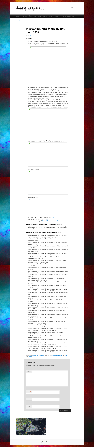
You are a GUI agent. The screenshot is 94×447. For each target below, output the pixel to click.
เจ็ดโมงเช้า (48, 221)
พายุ (35, 16)
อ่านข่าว (53, 217)
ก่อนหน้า (18, 21)
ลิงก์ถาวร (30, 356)
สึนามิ (39, 16)
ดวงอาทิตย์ (24, 16)
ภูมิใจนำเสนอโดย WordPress (47, 442)
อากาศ (50, 16)
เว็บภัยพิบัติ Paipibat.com (28, 7)
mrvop (66, 355)
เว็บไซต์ (28, 406)
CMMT (42, 227)
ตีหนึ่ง (43, 221)
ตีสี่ (47, 219)
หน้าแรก (18, 16)
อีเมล (29, 399)
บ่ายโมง (54, 221)
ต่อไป (76, 21)
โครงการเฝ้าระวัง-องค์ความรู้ (68, 16)
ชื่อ (29, 392)
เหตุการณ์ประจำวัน (35, 355)
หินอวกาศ (45, 16)
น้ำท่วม (30, 16)
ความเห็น (29, 371)
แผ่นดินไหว (57, 16)
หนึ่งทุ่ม (58, 221)
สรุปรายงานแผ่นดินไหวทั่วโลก (57, 355)
